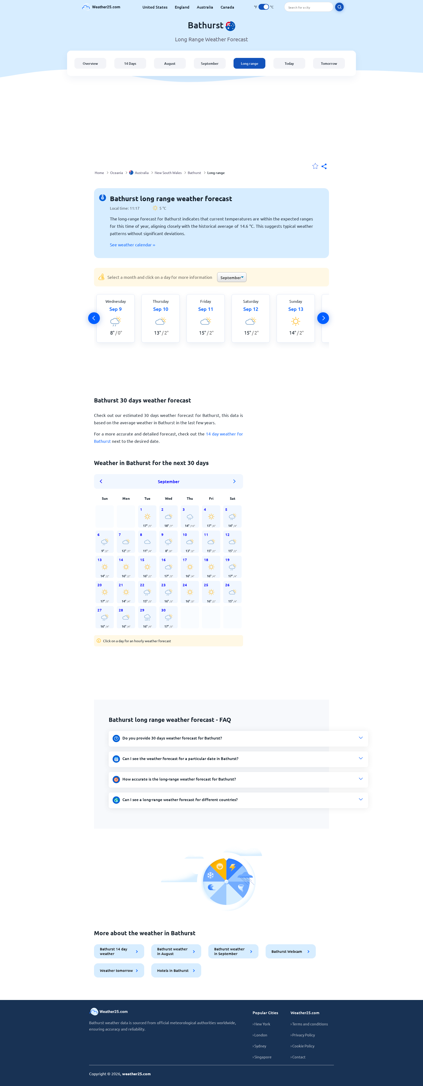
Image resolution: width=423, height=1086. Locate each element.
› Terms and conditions (309, 1023)
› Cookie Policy (302, 1045)
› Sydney (259, 1045)
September (210, 63)
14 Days (130, 63)
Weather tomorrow (116, 970)
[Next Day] (323, 318)
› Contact (298, 1056)
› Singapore (262, 1056)
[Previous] (94, 318)
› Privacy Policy (303, 1034)
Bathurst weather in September (229, 951)
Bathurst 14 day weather (113, 951)
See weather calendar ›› (132, 244)
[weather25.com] (101, 7)
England (182, 7)
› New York (261, 1023)
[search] (339, 7)
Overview (90, 63)
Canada (227, 7)
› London (260, 1034)
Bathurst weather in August (172, 951)
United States (154, 7)
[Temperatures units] (263, 7)
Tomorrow (329, 63)
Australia (205, 7)
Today (289, 63)
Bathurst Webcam (286, 951)
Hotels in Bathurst (172, 970)
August (170, 63)
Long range (249, 63)
